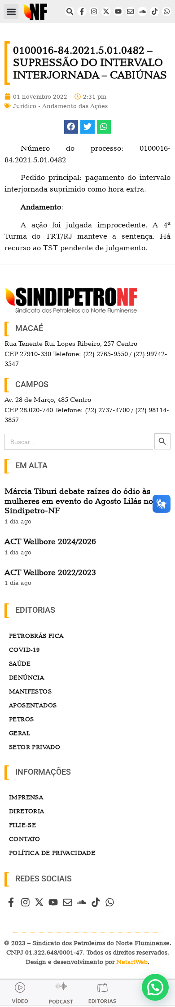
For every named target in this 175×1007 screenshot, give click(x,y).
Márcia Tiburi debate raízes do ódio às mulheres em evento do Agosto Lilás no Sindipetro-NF (78, 500)
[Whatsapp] (166, 11)
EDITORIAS (102, 1001)
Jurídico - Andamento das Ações (60, 105)
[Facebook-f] (82, 11)
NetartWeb (132, 961)
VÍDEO (20, 1001)
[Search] (69, 11)
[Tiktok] (154, 11)
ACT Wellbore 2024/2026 (50, 541)
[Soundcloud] (142, 11)
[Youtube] (118, 11)
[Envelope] (130, 11)
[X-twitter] (106, 11)
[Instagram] (94, 11)
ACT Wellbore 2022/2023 (50, 572)
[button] (11, 11)
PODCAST (61, 1002)
